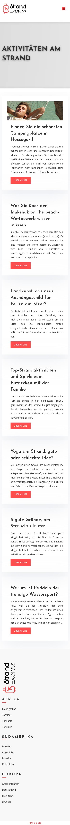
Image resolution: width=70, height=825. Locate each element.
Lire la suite (20, 180)
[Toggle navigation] (63, 8)
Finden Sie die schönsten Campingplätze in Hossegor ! (36, 133)
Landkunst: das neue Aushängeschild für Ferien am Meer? (32, 298)
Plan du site (35, 822)
